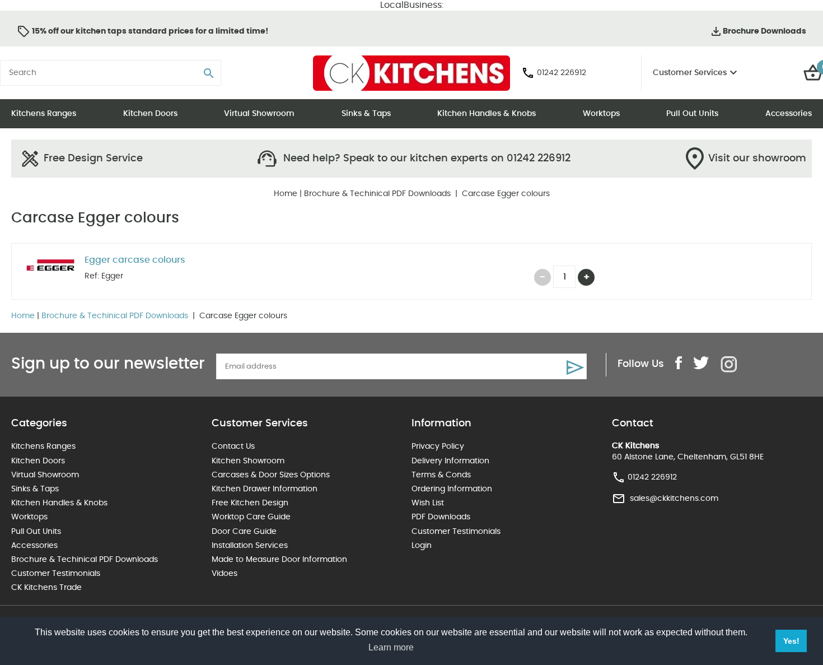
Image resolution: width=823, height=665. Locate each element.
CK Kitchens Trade (46, 588)
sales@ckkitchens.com (674, 499)
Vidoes (224, 574)
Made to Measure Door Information (279, 560)
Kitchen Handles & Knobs (486, 114)
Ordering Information (452, 489)
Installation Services (250, 546)
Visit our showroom (757, 159)
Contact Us (233, 446)
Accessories (788, 114)
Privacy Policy (438, 446)
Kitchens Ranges (43, 114)
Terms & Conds (441, 475)
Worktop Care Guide (251, 517)
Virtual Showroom (259, 114)
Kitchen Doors (150, 114)
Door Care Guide (244, 532)
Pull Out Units (692, 114)
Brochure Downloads (764, 31)
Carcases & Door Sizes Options (271, 475)
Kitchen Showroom (248, 461)
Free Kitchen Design (250, 503)
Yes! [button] (791, 640)
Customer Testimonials (55, 574)
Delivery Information (450, 461)
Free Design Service (93, 159)
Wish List (428, 503)
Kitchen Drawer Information (264, 489)
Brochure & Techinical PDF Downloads (378, 194)
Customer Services (690, 73)
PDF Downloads (441, 517)
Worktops (601, 114)
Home (285, 194)
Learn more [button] (391, 647)
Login (422, 546)
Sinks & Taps (366, 114)
